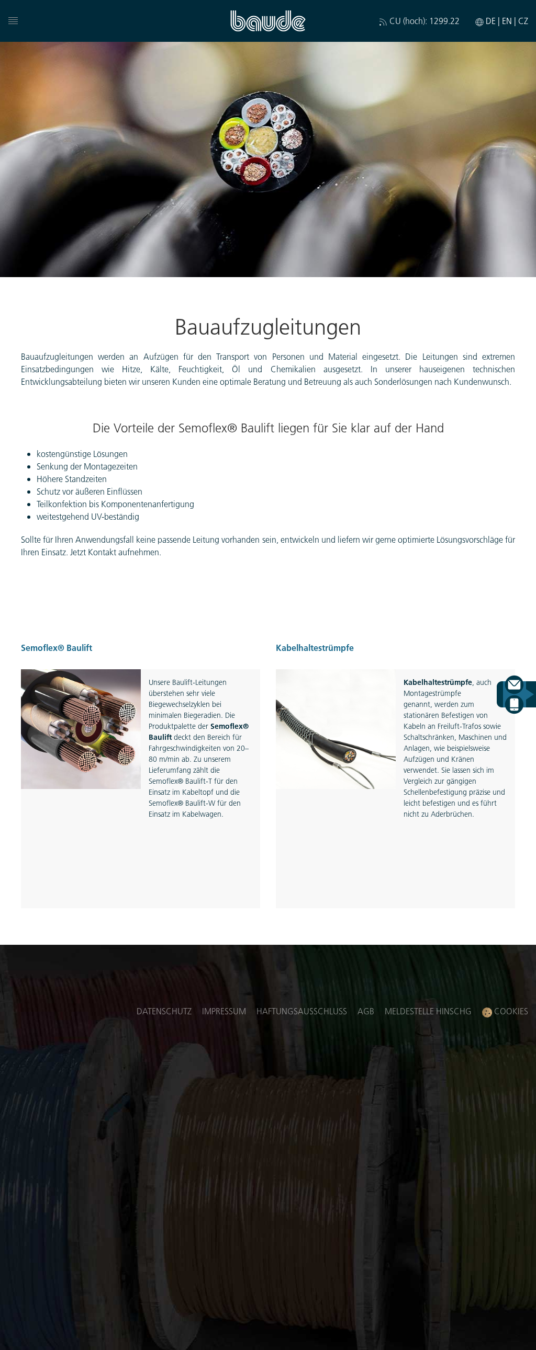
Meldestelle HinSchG (428, 1010)
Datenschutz (164, 1010)
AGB (366, 1010)
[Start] (268, 21)
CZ (523, 20)
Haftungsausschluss (301, 1010)
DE (492, 20)
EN (508, 20)
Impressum (224, 1010)
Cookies (510, 1010)
